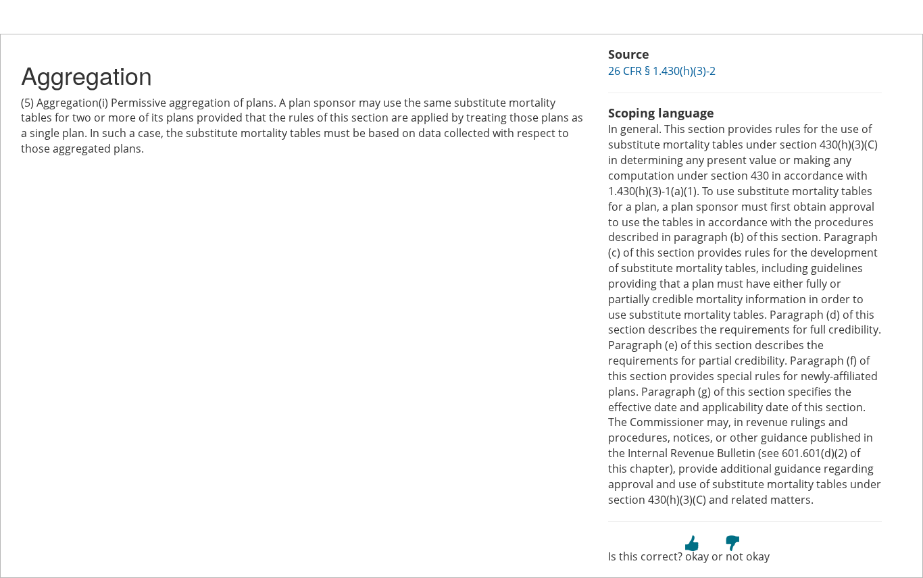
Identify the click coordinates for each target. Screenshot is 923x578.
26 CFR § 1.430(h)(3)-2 (662, 70)
